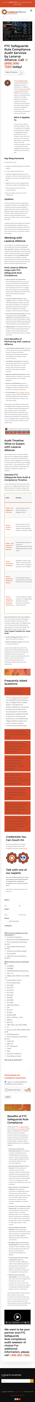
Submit (8, 1097)
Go (32, 1381)
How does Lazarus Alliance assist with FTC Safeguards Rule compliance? (16, 747)
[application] (17, 1317)
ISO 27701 (10, 993)
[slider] (16, 1322)
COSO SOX (10, 1041)
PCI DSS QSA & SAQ (13, 983)
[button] (17, 1317)
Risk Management (13, 1034)
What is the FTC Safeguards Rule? (14, 691)
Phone (6, 918)
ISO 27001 (10, 985)
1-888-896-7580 (19, 1355)
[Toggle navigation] (31, 10)
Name (7, 900)
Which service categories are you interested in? (16, 934)
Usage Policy (13, 1395)
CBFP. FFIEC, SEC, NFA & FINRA (17, 1025)
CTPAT (9, 1049)
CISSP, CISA (26, 281)
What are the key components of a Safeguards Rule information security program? (15, 763)
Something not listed (14, 1056)
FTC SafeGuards (12, 1046)
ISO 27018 (10, 990)
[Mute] (25, 1322)
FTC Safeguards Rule (15, 698)
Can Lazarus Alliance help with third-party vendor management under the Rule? (16, 808)
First (5, 905)
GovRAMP (10, 966)
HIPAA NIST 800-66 (13, 1005)
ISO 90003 (10, 1000)
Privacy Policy (21, 1395)
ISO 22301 (10, 995)
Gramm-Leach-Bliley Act (20, 1129)
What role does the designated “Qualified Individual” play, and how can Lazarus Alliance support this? (17, 823)
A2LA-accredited (20, 392)
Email (7, 909)
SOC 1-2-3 (10, 973)
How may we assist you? (13, 1060)
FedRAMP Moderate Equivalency (18, 971)
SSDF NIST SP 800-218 (14, 1054)
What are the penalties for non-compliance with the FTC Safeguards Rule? (17, 779)
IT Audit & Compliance (14, 937)
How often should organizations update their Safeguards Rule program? (15, 793)
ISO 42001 (10, 1003)
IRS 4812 (10, 1012)
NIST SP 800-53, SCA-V (14, 980)
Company (8, 926)
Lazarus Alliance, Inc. (18, 1391)
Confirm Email (22, 915)
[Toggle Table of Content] (20, 72)
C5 (8, 1027)
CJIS (8, 1007)
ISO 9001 (10, 998)
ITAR (8, 1051)
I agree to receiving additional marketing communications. (15, 1083)
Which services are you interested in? (16, 963)
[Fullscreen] (28, 1322)
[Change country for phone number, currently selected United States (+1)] (6, 921)
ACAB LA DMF (11, 1015)
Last (19, 905)
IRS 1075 (10, 1010)
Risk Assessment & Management (18, 940)
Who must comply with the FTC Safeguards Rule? (17, 734)
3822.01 (25, 848)
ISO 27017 (10, 988)
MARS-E (9, 1020)
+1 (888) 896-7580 (16, 63)
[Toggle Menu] (3, 17)
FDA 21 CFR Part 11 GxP (15, 1017)
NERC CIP (10, 1044)
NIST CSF (10, 1022)
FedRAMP (10, 968)
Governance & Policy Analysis (17, 951)
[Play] (7, 1322)
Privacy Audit (11, 954)
